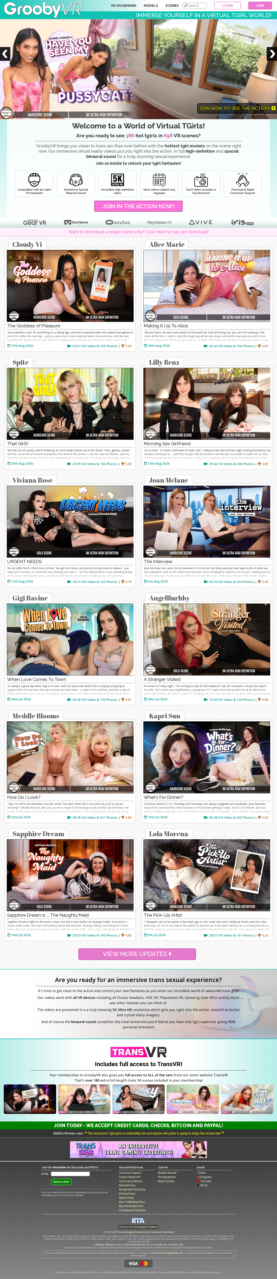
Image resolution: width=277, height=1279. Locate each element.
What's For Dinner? (163, 797)
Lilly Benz (164, 362)
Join (260, 6)
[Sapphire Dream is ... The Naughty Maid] (70, 875)
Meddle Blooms (35, 715)
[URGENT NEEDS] (70, 522)
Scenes (172, 6)
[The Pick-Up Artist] (206, 875)
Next (272, 59)
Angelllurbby (169, 597)
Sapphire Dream (38, 833)
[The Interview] (206, 522)
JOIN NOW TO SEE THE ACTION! (235, 108)
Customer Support (130, 1172)
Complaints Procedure (132, 1210)
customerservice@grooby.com (167, 1253)
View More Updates (135, 953)
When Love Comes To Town (36, 679)
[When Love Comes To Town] (70, 639)
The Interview (158, 561)
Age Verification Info (131, 1206)
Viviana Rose (32, 480)
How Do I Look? (24, 797)
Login (227, 6)
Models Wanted (167, 1172)
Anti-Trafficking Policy (132, 1201)
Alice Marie (167, 244)
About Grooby (166, 1181)
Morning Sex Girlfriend (167, 443)
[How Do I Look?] (70, 757)
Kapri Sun (164, 715)
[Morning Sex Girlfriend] (206, 404)
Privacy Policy (127, 1193)
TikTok (203, 1185)
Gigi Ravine (30, 597)
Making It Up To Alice (166, 325)
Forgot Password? (130, 1177)
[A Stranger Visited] (206, 639)
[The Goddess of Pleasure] (70, 286)
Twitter (201, 1172)
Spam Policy (126, 1197)
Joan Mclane (168, 480)
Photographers (167, 1177)
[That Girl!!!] (70, 404)
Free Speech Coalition (146, 1227)
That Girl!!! (17, 443)
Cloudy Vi (27, 244)
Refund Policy (127, 1185)
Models (151, 6)
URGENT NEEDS (24, 561)
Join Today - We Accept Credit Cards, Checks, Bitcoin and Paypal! (138, 1125)
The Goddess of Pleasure (33, 325)
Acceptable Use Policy (132, 1189)
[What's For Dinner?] (206, 757)
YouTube (205, 1181)
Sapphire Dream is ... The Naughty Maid (48, 915)
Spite (20, 362)
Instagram (206, 1177)
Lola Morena (168, 833)
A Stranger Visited (162, 679)
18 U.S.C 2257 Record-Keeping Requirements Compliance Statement (138, 1232)
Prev (5, 59)
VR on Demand (123, 6)
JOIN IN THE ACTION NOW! (138, 206)
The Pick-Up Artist (163, 915)
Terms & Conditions (130, 1181)
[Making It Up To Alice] (206, 286)
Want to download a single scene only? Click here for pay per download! (138, 231)
